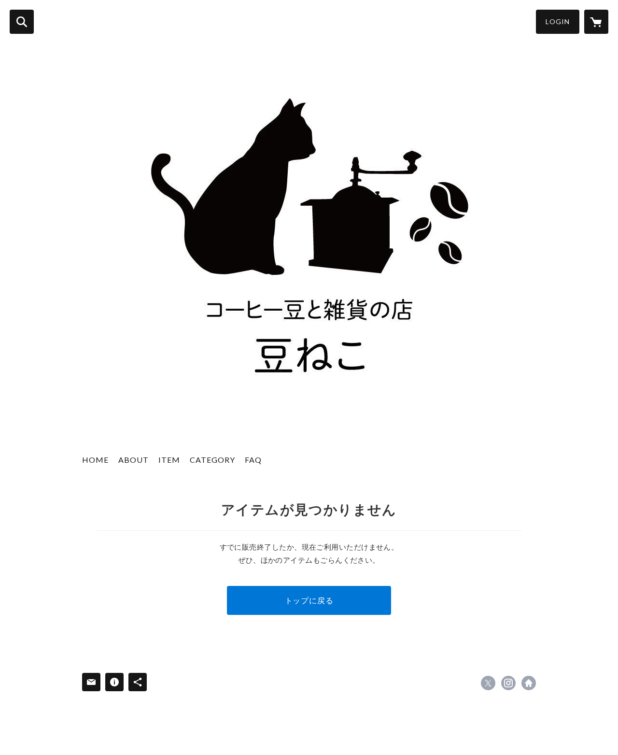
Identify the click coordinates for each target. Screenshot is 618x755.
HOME (95, 459)
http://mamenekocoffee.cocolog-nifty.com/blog (528, 683)
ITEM (169, 459)
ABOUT (133, 459)
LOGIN (558, 21)
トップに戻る (309, 600)
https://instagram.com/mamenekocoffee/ (508, 683)
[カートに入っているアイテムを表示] (596, 22)
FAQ (253, 459)
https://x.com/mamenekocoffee (488, 683)
